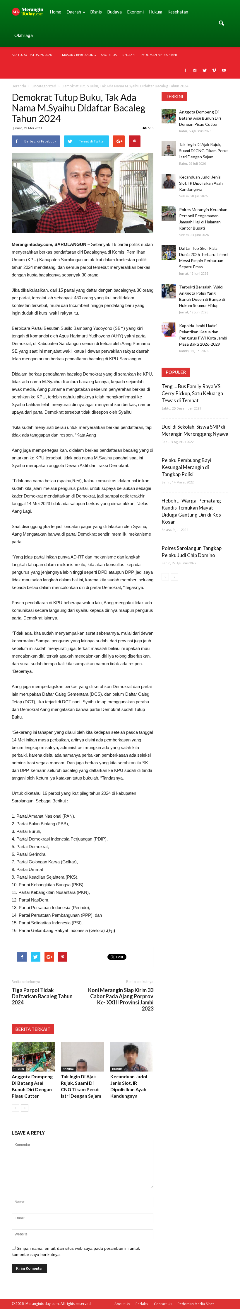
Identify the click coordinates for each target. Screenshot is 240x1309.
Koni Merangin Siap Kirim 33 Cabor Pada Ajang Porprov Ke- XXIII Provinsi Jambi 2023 (120, 999)
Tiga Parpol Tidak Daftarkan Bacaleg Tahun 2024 (42, 996)
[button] (221, 23)
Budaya (114, 11)
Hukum (155, 11)
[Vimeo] (214, 71)
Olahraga (23, 35)
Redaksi (128, 54)
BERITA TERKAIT (32, 1029)
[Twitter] (204, 71)
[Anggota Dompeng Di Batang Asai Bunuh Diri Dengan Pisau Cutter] (33, 1057)
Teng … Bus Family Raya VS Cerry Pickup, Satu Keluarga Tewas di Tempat (192, 393)
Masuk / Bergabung (79, 54)
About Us (109, 54)
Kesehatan (177, 11)
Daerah (73, 11)
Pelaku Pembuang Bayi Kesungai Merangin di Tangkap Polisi (186, 467)
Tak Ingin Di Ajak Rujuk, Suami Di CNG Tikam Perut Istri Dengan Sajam (203, 150)
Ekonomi (135, 11)
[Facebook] (185, 71)
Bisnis (96, 11)
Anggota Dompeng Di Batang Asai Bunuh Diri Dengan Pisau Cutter (200, 118)
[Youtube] (224, 71)
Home (55, 11)
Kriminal (69, 1069)
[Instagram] (195, 71)
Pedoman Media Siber (159, 54)
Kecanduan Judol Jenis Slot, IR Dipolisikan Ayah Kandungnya (201, 183)
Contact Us (163, 1303)
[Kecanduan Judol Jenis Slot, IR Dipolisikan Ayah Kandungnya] (131, 1057)
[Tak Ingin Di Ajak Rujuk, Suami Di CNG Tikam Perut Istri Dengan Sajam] (82, 1057)
